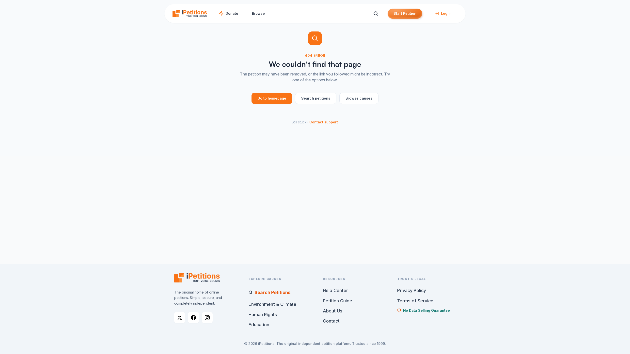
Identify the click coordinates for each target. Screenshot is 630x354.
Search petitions (315, 98)
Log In (446, 13)
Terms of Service (415, 300)
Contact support (323, 122)
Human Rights (263, 314)
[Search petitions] (376, 14)
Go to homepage (271, 98)
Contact (331, 321)
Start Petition (405, 13)
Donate (232, 13)
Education (259, 324)
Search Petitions (272, 292)
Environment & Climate (272, 304)
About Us (332, 310)
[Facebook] (193, 317)
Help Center (335, 290)
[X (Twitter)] (179, 317)
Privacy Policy (411, 290)
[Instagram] (207, 317)
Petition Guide (337, 300)
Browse (258, 13)
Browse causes (359, 98)
